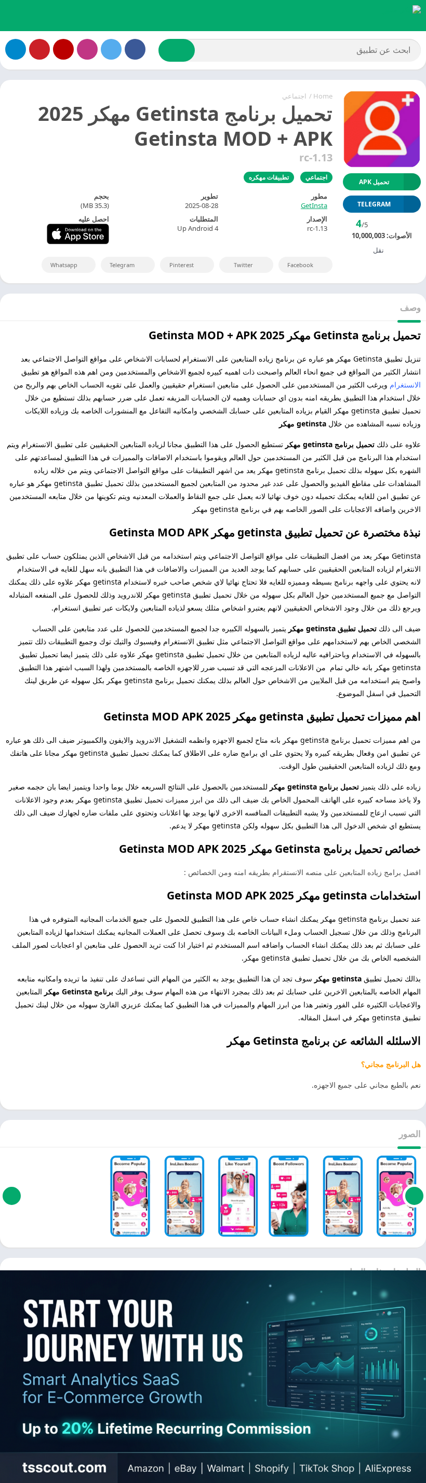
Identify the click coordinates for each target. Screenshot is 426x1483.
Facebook (300, 265)
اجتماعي (294, 96)
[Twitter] (111, 49)
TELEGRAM (374, 204)
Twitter (243, 265)
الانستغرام (405, 385)
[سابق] (414, 1196)
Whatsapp (63, 265)
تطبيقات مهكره (269, 177)
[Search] (176, 50)
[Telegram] (15, 49)
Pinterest (181, 265)
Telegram (122, 265)
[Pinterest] (39, 49)
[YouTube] (63, 49)
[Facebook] (135, 49)
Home (322, 96)
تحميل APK (374, 181)
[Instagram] (87, 49)
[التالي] (11, 1196)
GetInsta (314, 205)
